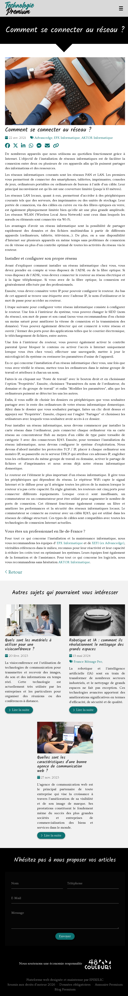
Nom (14, 883)
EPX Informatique (67, 138)
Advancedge (43, 138)
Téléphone (74, 883)
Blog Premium (65, 989)
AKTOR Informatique (97, 138)
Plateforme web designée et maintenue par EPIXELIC (65, 980)
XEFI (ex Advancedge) (108, 543)
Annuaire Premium (109, 984)
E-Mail (16, 898)
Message (17, 913)
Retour (14, 572)
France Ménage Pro (88, 661)
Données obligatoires (75, 984)
